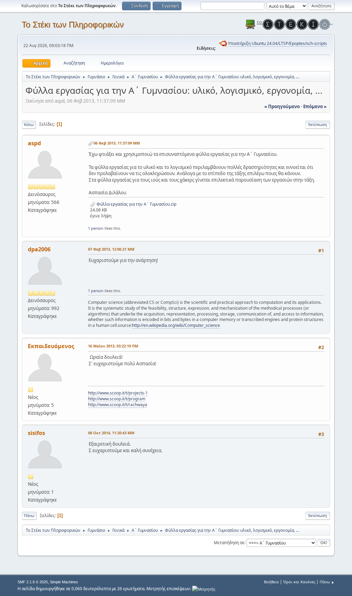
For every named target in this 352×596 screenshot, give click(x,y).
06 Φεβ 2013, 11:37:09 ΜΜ (117, 143)
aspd (34, 143)
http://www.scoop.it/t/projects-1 (118, 393)
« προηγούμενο (282, 106)
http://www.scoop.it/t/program (116, 399)
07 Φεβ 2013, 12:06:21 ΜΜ (111, 249)
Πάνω (29, 515)
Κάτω (29, 124)
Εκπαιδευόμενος (51, 346)
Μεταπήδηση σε (229, 542)
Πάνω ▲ (327, 581)
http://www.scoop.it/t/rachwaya (117, 405)
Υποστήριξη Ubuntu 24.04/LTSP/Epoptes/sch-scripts (277, 43)
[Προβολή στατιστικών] (203, 588)
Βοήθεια (271, 581)
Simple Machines (64, 582)
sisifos (36, 433)
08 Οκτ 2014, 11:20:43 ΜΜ (111, 432)
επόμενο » (315, 106)
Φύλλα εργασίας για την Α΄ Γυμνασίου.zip (136, 204)
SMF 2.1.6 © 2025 (33, 582)
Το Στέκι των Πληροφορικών (73, 24)
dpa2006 (39, 249)
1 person (95, 228)
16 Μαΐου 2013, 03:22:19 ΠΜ (113, 345)
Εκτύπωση (317, 124)
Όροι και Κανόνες (299, 581)
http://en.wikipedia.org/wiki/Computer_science (176, 325)
